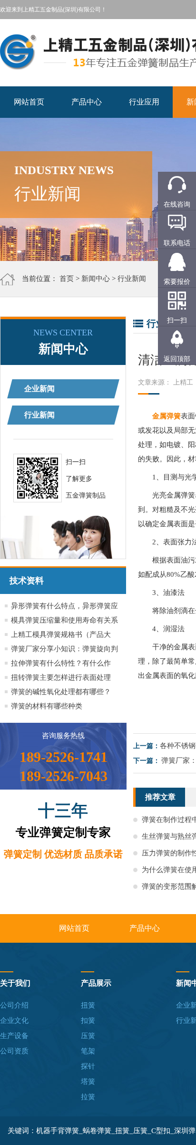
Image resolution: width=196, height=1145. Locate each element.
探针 (88, 1066)
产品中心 (86, 102)
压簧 (88, 1036)
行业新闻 (132, 278)
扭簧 (88, 1005)
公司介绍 (14, 1005)
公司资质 (14, 1051)
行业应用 (144, 102)
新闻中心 (95, 278)
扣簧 (88, 1020)
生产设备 (14, 1036)
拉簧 (88, 1097)
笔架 (88, 1051)
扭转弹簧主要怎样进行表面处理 (61, 677)
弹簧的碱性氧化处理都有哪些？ (61, 692)
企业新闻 (39, 389)
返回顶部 (177, 359)
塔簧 (88, 1081)
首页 (66, 278)
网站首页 (29, 102)
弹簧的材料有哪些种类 (46, 706)
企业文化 (14, 1020)
